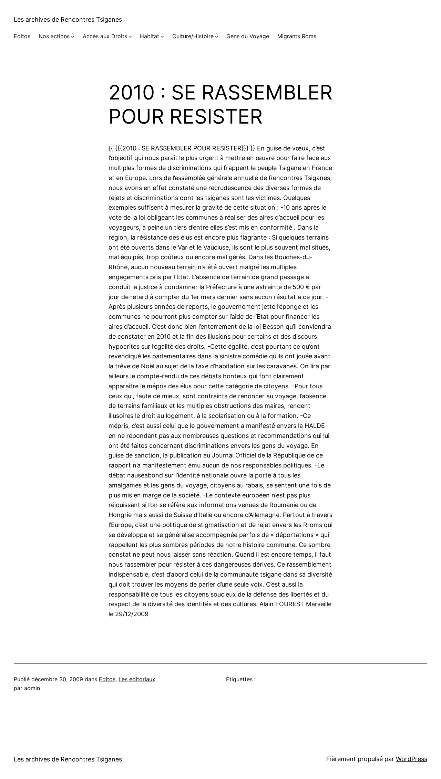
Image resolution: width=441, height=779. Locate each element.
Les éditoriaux (137, 679)
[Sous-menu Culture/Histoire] (216, 36)
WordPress (411, 758)
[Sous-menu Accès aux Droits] (130, 36)
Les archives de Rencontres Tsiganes (68, 19)
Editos (107, 679)
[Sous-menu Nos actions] (72, 36)
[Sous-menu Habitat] (162, 36)
